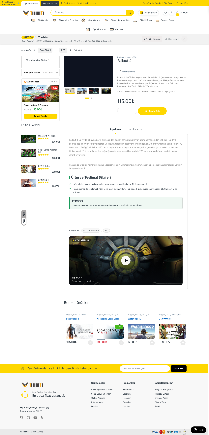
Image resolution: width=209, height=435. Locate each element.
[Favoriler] (165, 12)
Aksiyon (69, 315)
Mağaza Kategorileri (164, 389)
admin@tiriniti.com (87, 3)
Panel (157, 406)
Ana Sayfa (26, 50)
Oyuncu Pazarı (167, 20)
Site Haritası (128, 389)
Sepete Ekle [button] (89, 342)
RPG (63, 50)
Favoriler (127, 402)
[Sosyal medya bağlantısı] (21, 417)
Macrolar (119, 29)
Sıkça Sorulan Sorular (152, 3)
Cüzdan (126, 406)
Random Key (182, 3)
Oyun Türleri (45, 50)
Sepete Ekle (154, 111)
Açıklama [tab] (115, 129)
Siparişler (127, 394)
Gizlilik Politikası (98, 398)
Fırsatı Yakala (40, 116)
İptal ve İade (97, 402)
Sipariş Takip (160, 402)
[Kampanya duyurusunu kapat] (184, 39)
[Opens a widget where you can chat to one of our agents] (198, 430)
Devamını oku (150, 342)
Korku (75, 315)
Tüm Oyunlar (169, 3)
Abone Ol (178, 368)
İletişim (94, 406)
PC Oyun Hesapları (124, 57)
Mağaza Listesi (162, 394)
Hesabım (127, 398)
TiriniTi (26, 431)
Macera (107, 315)
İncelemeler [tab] (135, 129)
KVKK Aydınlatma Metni (102, 389)
